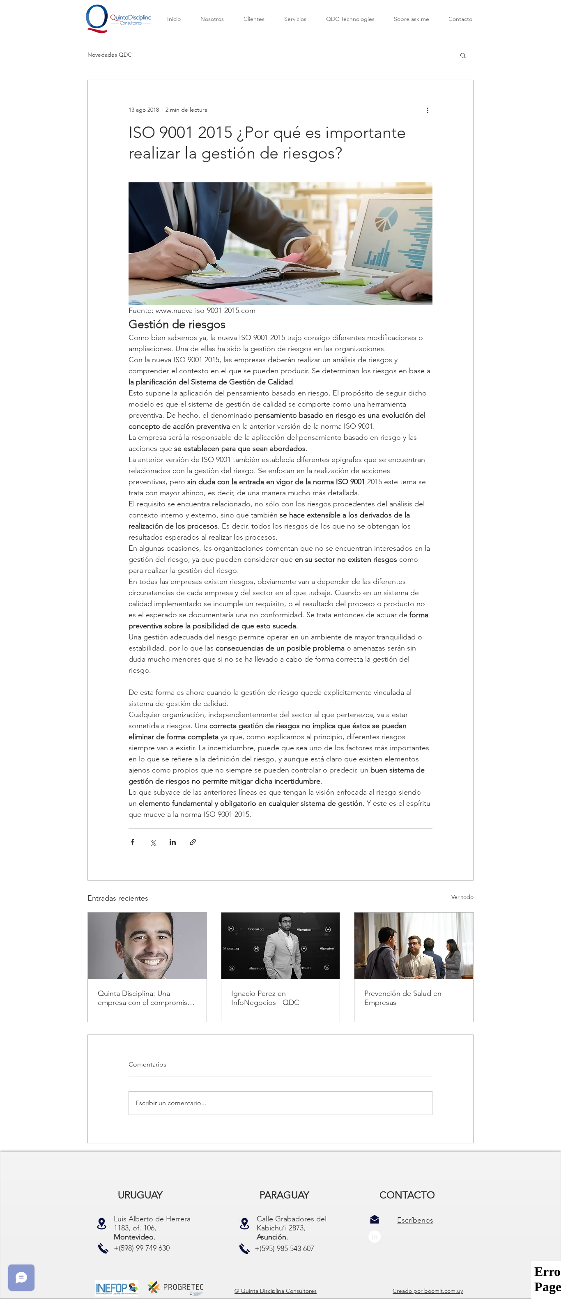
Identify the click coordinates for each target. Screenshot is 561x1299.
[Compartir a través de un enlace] (193, 842)
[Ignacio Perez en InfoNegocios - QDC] (280, 946)
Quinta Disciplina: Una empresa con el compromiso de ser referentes (145, 998)
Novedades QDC (109, 54)
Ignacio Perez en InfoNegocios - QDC (265, 998)
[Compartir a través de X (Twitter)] (152, 842)
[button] (463, 55)
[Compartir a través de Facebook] (132, 842)
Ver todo (462, 897)
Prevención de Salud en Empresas (402, 998)
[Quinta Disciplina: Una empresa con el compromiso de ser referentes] (147, 946)
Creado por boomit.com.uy (428, 1290)
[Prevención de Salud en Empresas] (413, 946)
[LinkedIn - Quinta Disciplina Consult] (374, 1236)
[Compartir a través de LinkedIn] (173, 842)
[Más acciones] (427, 110)
